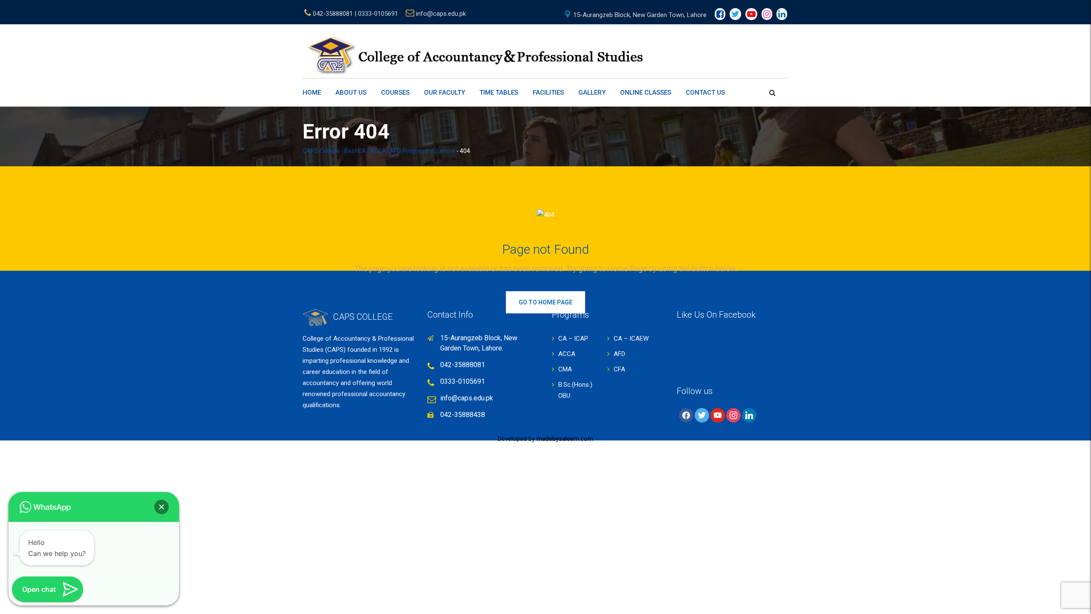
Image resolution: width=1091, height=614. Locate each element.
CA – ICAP (573, 338)
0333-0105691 (462, 381)
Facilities (548, 92)
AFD (619, 354)
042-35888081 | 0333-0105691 (355, 13)
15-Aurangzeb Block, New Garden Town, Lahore (639, 15)
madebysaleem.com (565, 439)
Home (312, 92)
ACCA (566, 354)
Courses (395, 92)
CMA (565, 369)
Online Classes (645, 92)
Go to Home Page (545, 302)
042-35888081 (462, 365)
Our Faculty (444, 92)
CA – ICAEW (631, 338)
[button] (161, 507)
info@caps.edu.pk (441, 13)
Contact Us (705, 92)
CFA (619, 369)
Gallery (592, 92)
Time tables (498, 92)
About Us (351, 92)
